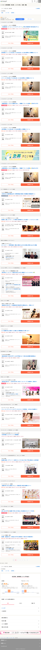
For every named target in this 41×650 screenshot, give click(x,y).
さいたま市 (10, 637)
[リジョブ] (4, 1)
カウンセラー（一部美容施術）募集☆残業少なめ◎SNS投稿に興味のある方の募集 (19, 245)
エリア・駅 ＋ (7, 12)
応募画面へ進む (30, 43)
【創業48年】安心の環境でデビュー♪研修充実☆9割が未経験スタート (16, 485)
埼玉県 (7, 637)
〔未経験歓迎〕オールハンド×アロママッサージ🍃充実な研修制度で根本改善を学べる (20, 26)
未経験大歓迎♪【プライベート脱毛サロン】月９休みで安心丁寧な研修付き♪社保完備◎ (20, 460)
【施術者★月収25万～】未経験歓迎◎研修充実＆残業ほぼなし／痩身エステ (17, 305)
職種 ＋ (3, 12)
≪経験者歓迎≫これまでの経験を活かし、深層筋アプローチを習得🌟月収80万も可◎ (19, 168)
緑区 (13, 637)
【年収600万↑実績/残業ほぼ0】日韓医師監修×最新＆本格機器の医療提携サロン (18, 193)
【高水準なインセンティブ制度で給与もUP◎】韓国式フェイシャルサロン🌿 (18, 272)
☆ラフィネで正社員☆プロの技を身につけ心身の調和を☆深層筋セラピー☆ (17, 78)
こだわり (20, 603)
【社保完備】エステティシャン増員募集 (10, 434)
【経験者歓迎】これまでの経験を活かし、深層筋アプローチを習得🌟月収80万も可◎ (19, 103)
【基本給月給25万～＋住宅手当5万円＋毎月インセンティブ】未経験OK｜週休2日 (19, 381)
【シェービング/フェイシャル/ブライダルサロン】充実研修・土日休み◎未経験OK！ (19, 409)
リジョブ (2, 637)
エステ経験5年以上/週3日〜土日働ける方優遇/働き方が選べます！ (15, 330)
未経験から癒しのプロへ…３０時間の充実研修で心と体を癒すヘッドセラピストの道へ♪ (20, 219)
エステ (4, 637)
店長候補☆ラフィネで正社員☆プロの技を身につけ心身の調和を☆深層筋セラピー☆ (19, 52)
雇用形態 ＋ (13, 12)
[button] (20, 31)
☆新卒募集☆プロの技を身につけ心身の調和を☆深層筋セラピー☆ (15, 129)
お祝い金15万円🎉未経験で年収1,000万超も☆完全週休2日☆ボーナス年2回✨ (18, 511)
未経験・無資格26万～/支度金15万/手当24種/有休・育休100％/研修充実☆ (17, 536)
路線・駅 (33, 603)
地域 (8, 603)
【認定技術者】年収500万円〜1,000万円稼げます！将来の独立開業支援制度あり (18, 356)
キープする (11, 43)
